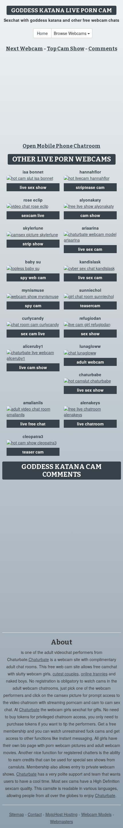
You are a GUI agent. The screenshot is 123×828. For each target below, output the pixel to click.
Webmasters (61, 821)
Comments (102, 49)
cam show (90, 215)
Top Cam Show (65, 49)
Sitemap (16, 814)
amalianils (33, 402)
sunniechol (90, 290)
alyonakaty (90, 200)
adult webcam (90, 362)
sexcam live (32, 215)
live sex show (33, 187)
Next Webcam (24, 49)
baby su (33, 262)
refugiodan (90, 318)
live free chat (32, 424)
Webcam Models (96, 814)
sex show (90, 333)
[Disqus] (61, 554)
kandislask (90, 262)
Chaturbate (39, 659)
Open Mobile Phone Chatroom (61, 146)
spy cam (33, 305)
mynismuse (33, 290)
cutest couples (66, 674)
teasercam (90, 305)
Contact (35, 814)
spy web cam (33, 277)
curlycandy (33, 318)
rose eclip (33, 200)
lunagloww (90, 346)
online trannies (94, 674)
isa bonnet (33, 172)
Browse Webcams (71, 33)
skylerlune (33, 228)
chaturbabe (90, 374)
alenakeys (90, 402)
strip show (33, 244)
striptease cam (90, 187)
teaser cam (32, 452)
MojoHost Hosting (61, 814)
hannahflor (90, 172)
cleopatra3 (33, 436)
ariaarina (90, 228)
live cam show (33, 367)
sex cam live (33, 333)
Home (42, 33)
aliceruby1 (33, 346)
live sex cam (90, 249)
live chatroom (90, 424)
